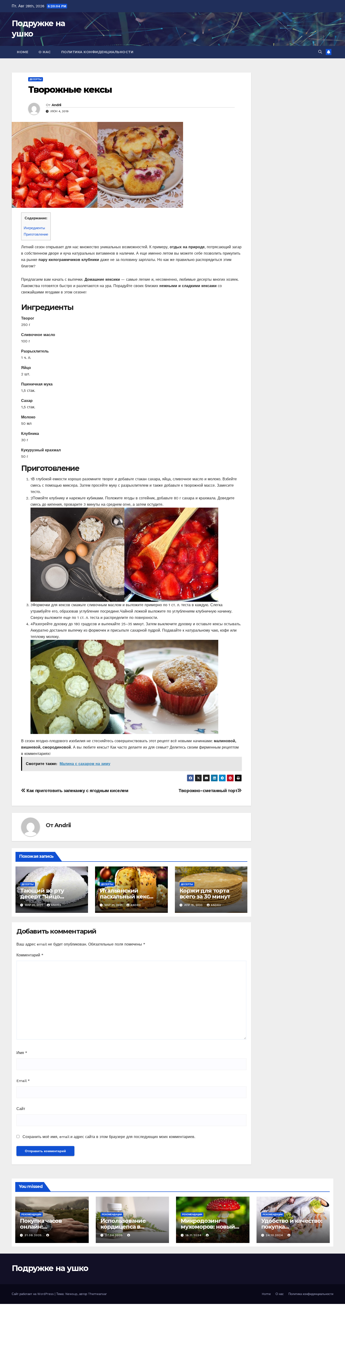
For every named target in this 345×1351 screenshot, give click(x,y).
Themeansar (97, 1294)
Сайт (20, 1108)
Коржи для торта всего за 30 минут (205, 893)
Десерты (36, 79)
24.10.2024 (275, 1235)
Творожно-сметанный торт (208, 790)
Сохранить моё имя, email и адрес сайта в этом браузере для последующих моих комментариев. (109, 1137)
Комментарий (29, 955)
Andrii (56, 105)
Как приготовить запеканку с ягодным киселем (77, 790)
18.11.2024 (194, 1235)
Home (22, 52)
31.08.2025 (34, 1235)
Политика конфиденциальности (97, 52)
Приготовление (36, 234)
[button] (320, 52)
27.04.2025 (114, 1235)
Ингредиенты (34, 228)
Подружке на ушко (50, 1268)
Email (23, 1080)
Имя (21, 1052)
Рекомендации (31, 1214)
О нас (44, 52)
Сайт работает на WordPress (33, 1294)
